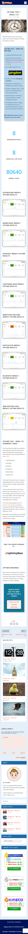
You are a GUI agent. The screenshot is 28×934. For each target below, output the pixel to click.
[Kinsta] (14, 905)
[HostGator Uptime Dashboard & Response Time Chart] (14, 360)
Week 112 (21, 491)
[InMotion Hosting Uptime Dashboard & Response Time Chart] (14, 330)
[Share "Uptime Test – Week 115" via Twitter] (14, 623)
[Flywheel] (14, 861)
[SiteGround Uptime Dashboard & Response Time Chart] (14, 208)
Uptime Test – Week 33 (9, 659)
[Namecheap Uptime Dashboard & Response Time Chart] (14, 238)
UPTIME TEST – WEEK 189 (13, 829)
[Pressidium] (14, 885)
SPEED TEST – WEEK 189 (13, 822)
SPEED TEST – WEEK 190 (13, 810)
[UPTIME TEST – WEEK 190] (5, 818)
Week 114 (5, 456)
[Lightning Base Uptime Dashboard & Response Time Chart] (14, 299)
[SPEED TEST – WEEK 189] (5, 824)
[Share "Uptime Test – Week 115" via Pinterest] (17, 623)
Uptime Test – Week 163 (9, 718)
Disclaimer (18, 922)
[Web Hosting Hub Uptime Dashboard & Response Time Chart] (14, 421)
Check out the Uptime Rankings (14, 604)
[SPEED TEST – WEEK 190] (5, 811)
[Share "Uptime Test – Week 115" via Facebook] (11, 623)
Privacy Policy (10, 922)
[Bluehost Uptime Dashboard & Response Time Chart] (14, 391)
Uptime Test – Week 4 (9, 678)
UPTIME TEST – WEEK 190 (13, 816)
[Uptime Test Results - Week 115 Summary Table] (14, 529)
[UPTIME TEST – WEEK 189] (5, 830)
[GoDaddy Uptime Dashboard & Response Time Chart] (14, 269)
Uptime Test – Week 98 (9, 698)
